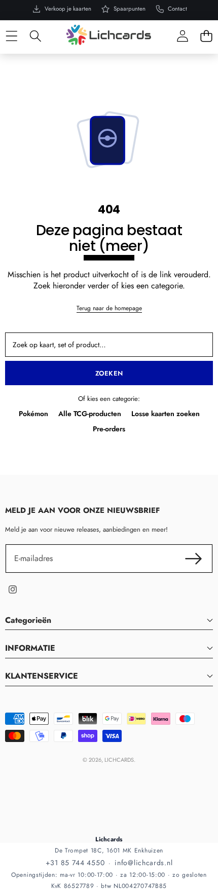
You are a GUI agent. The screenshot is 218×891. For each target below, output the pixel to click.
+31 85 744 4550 (75, 863)
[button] (206, 36)
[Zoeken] (35, 36)
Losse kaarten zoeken (165, 414)
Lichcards (119, 760)
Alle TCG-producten (89, 414)
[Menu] (11, 36)
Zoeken (109, 373)
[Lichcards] (108, 34)
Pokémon (33, 414)
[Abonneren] (193, 558)
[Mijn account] (182, 36)
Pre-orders (109, 429)
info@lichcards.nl (143, 863)
